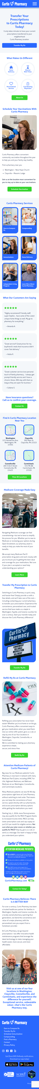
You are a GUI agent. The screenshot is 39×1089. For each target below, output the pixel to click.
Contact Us (19, 406)
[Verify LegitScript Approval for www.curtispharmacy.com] (32, 1074)
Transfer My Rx (19, 45)
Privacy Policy (9, 1045)
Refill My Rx (19, 755)
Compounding (9, 1037)
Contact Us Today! (20, 889)
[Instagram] (3, 1051)
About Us (19, 97)
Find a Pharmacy (10, 1039)
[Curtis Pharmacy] (14, 3)
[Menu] (35, 4)
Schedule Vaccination (19, 189)
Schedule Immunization (13, 1034)
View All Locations (19, 477)
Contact (7, 1042)
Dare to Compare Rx (12, 1028)
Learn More (19, 575)
